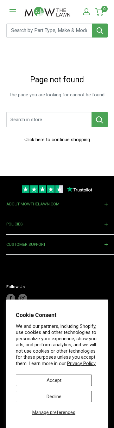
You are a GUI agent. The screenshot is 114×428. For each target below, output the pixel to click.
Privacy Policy (81, 363)
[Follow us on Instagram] (22, 298)
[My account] (86, 11)
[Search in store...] (100, 119)
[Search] (100, 31)
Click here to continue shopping (57, 139)
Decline (54, 396)
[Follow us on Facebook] (10, 298)
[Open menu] (13, 11)
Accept (54, 380)
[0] (99, 12)
